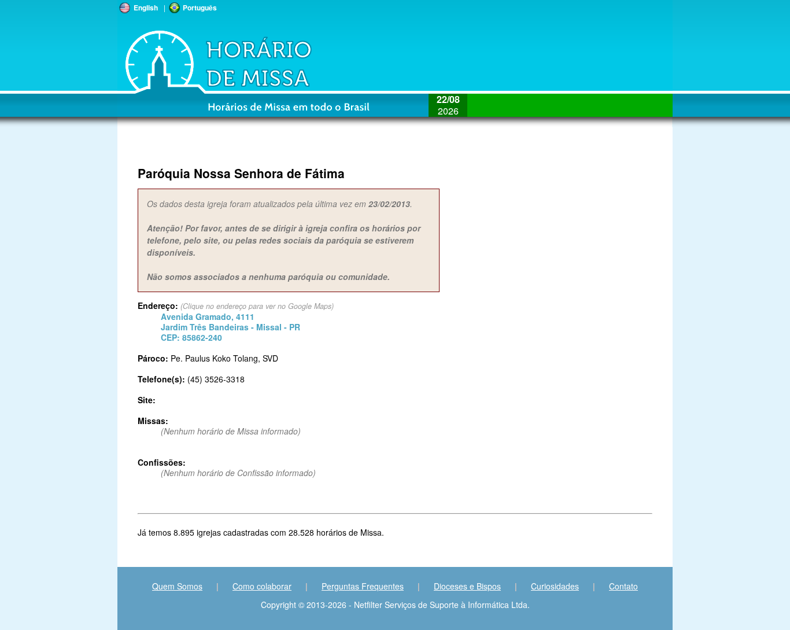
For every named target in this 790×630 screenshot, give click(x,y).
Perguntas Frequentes (363, 586)
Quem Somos (177, 586)
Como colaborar (261, 586)
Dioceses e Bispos (467, 586)
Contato (623, 586)
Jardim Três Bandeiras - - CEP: (230, 327)
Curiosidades (555, 586)
